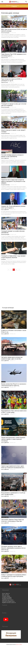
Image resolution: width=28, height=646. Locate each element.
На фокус (3, 76)
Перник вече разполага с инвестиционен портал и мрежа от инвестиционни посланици (13, 439)
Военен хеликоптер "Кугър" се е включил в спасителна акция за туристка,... (13, 384)
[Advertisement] (14, 287)
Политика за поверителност (8, 601)
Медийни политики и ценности (9, 602)
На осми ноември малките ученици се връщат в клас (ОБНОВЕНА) (12, 155)
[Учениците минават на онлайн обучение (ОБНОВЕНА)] (14, 223)
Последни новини (5, 408)
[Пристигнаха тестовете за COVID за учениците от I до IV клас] (14, 71)
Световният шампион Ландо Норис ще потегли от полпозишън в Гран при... (12, 520)
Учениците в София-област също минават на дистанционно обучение (13, 256)
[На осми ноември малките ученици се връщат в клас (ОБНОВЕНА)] (14, 147)
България (3, 27)
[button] (2, 2)
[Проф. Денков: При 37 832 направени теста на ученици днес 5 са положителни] (14, 46)
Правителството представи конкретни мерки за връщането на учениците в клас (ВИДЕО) (13, 181)
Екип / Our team (5, 594)
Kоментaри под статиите (7, 600)
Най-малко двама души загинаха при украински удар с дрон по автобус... (11, 358)
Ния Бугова (3, 259)
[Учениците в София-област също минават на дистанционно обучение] (14, 248)
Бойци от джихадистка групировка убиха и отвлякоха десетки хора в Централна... (13, 575)
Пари (2, 328)
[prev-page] (8, 270)
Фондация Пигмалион (7, 598)
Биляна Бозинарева (5, 32)
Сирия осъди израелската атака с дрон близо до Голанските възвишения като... (13, 466)
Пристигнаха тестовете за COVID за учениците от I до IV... (11, 79)
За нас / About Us (6, 593)
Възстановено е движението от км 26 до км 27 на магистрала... (13, 493)
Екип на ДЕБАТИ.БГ (5, 158)
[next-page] (19, 270)
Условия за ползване (6, 597)
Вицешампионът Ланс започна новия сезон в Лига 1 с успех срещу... (14, 411)
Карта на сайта (19, 644)
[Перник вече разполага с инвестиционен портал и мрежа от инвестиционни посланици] (14, 426)
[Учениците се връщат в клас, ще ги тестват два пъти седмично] (14, 96)
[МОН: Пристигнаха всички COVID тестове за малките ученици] (14, 21)
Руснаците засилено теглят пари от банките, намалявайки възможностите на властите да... (13, 548)
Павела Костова (4, 57)
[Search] (26, 2)
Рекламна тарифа (6, 596)
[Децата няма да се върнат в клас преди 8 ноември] (14, 122)
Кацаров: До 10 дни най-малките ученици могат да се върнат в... (13, 207)
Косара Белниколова (5, 133)
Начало (2, 11)
